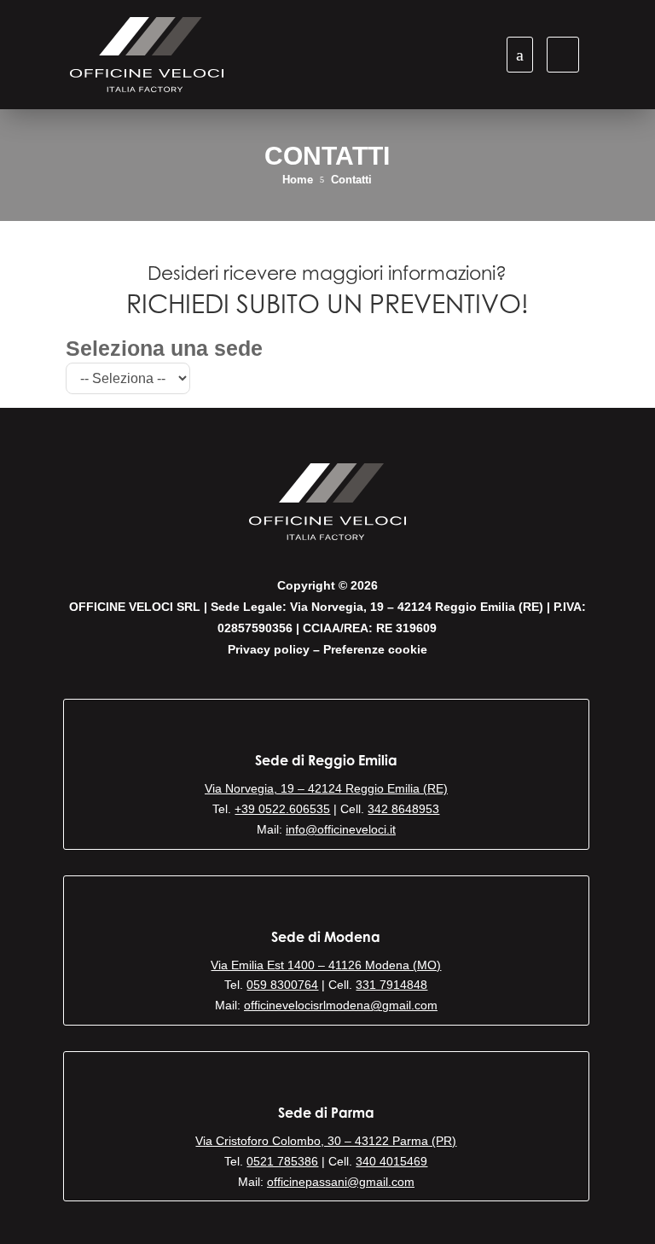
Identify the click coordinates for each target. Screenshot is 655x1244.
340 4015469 (391, 1161)
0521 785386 (282, 1161)
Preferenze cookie (375, 649)
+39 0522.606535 (282, 809)
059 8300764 (282, 984)
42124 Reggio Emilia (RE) (378, 788)
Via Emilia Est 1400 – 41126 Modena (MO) (326, 965)
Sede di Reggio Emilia (326, 760)
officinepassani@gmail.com (340, 1182)
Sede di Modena (325, 936)
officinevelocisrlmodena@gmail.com (341, 1005)
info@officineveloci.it (341, 829)
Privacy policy (269, 649)
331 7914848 (391, 984)
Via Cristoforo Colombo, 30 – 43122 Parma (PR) (325, 1141)
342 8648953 (403, 809)
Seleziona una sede (164, 349)
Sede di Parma (326, 1112)
